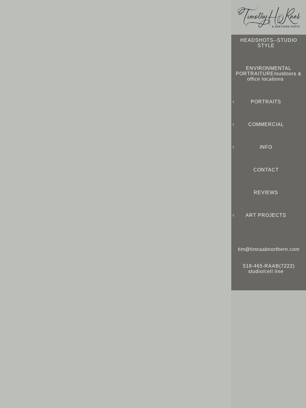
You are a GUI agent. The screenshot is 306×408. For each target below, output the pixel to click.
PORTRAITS (266, 101)
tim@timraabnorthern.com (268, 249)
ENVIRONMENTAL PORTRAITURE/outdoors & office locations (269, 74)
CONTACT (266, 169)
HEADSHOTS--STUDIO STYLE (268, 43)
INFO (266, 147)
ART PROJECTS (266, 215)
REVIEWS (266, 192)
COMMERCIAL (266, 124)
